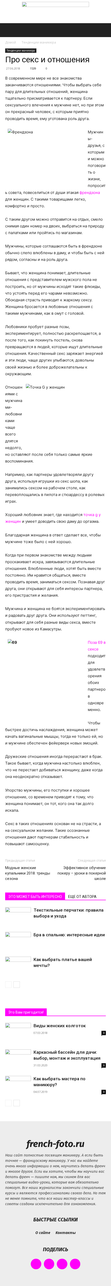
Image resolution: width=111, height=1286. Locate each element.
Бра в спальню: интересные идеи (69, 934)
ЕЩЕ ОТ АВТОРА (82, 897)
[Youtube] (75, 1264)
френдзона (90, 192)
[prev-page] (8, 984)
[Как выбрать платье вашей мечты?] (18, 965)
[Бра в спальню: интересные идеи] (18, 941)
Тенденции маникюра (39, 42)
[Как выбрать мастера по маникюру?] (18, 1084)
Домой (10, 42)
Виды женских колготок (60, 1025)
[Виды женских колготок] (18, 1041)
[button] (9, 30)
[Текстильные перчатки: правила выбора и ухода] (18, 916)
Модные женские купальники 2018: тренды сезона (27, 873)
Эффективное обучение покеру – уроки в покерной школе (82, 873)
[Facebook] (36, 1264)
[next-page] (16, 984)
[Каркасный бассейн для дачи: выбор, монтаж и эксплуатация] (18, 1058)
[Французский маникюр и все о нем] (55, 12)
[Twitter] (62, 1264)
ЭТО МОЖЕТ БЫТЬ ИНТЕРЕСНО (35, 897)
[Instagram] (49, 1264)
